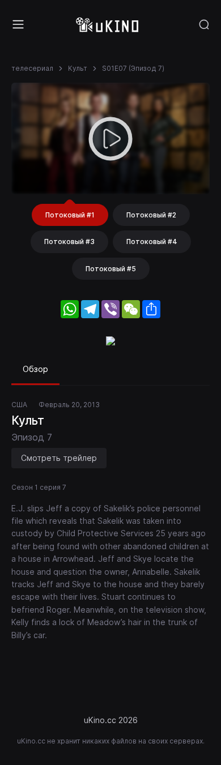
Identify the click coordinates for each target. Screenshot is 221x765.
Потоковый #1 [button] (70, 215)
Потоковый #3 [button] (69, 241)
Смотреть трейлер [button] (59, 458)
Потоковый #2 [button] (151, 215)
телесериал (32, 68)
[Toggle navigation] (18, 24)
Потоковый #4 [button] (151, 241)
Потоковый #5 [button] (111, 268)
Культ (77, 68)
